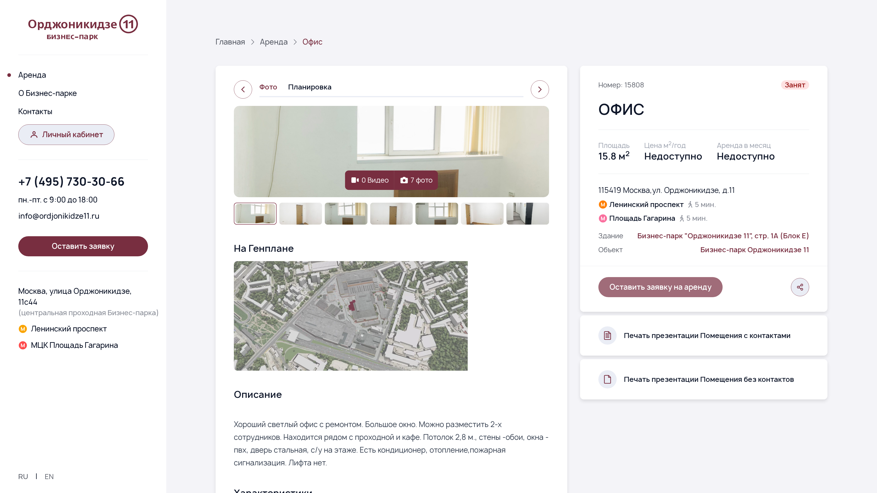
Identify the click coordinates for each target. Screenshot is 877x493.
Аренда (32, 75)
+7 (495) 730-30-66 (71, 181)
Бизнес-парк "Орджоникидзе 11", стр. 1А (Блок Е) (723, 235)
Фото (268, 87)
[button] (255, 214)
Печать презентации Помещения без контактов (709, 379)
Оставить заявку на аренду (660, 287)
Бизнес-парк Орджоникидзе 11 (754, 249)
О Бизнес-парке (47, 93)
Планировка (310, 87)
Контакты (35, 111)
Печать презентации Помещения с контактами (707, 335)
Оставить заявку (83, 246)
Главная (230, 42)
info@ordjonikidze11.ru (58, 216)
